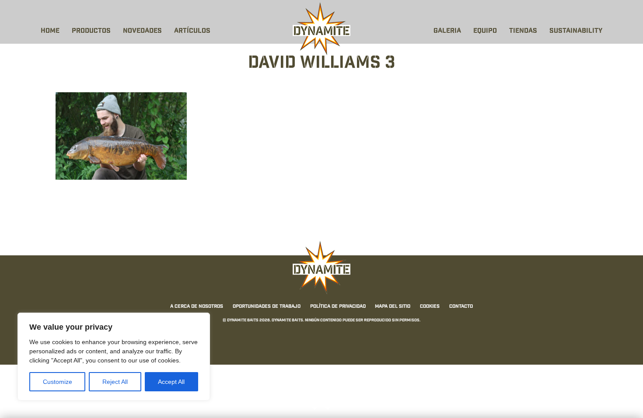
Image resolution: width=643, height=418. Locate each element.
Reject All (115, 381)
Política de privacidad (338, 306)
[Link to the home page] (321, 29)
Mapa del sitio (392, 306)
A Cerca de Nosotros (196, 306)
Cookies (430, 306)
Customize (57, 381)
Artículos (192, 31)
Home (50, 31)
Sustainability (575, 31)
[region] (113, 357)
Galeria (447, 31)
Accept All (171, 381)
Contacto (461, 306)
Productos (91, 31)
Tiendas (523, 31)
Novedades (142, 31)
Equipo (485, 31)
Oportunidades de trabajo (267, 306)
